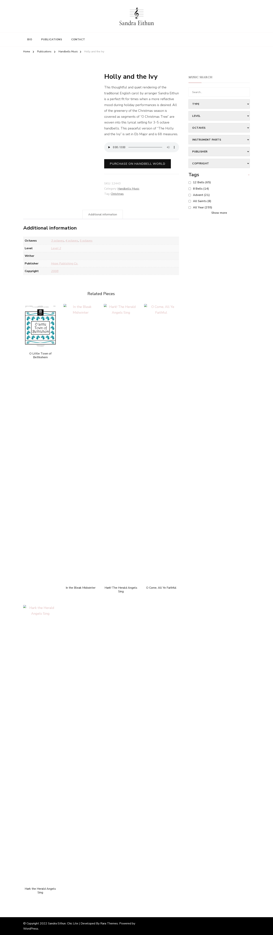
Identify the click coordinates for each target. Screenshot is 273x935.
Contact (78, 39)
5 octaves (86, 241)
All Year (202, 207)
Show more (219, 213)
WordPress (30, 929)
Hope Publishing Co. (64, 263)
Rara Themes (109, 923)
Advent (201, 195)
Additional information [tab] (102, 214)
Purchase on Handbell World (137, 164)
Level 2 (56, 248)
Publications (51, 39)
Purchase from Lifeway (121, 438)
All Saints (202, 201)
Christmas (117, 194)
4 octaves (71, 241)
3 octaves (57, 241)
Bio (29, 39)
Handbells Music (128, 189)
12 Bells (202, 182)
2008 (54, 271)
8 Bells (201, 189)
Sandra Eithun (136, 23)
